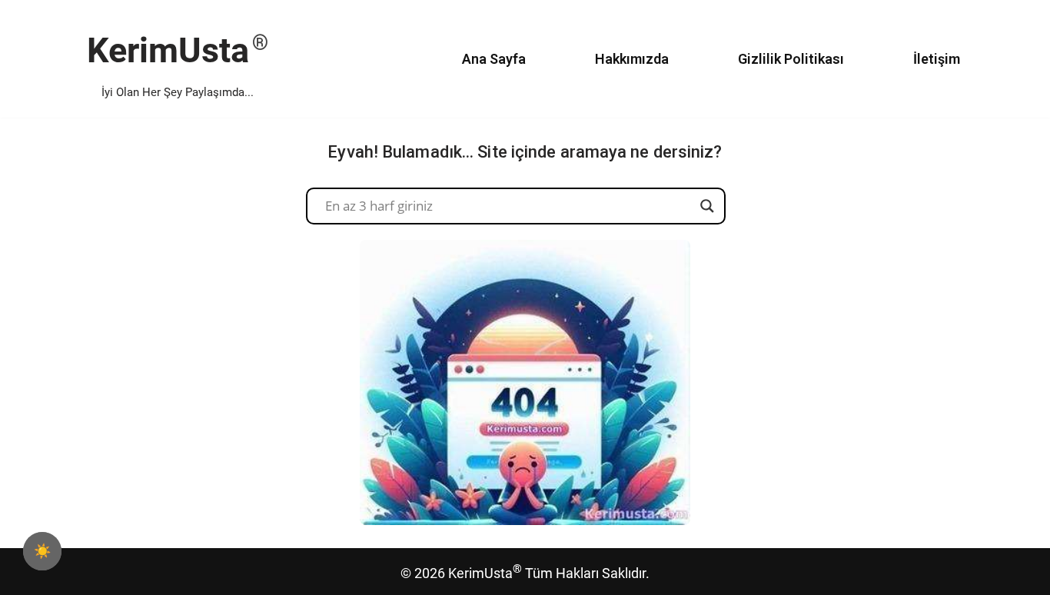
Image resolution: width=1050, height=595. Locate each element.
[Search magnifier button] (707, 206)
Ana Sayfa (494, 59)
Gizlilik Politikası (791, 59)
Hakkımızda (632, 59)
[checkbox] (42, 551)
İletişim (936, 59)
